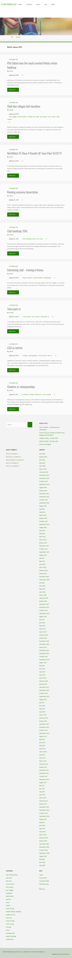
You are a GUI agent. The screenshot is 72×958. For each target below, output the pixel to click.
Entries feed (43, 878)
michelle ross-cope (33, 117)
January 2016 (43, 684)
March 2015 (42, 715)
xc (48, 316)
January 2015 (43, 721)
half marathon (22, 117)
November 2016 (44, 653)
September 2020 (44, 580)
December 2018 (44, 641)
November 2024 (44, 478)
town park (44, 316)
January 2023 (43, 518)
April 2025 (42, 466)
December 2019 (44, 604)
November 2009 (44, 847)
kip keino (29, 278)
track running (10, 921)
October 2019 (43, 610)
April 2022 (42, 536)
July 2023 (42, 509)
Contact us (15, 454)
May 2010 (42, 828)
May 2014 (42, 745)
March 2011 (42, 798)
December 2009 (44, 844)
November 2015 (44, 690)
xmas (41, 239)
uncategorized (13, 59)
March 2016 (42, 678)
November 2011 (44, 773)
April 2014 (42, 748)
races (7, 902)
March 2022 (42, 540)
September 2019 (44, 613)
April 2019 (42, 629)
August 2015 (43, 699)
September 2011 (44, 779)
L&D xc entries (14, 347)
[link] (17, 13)
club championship (11, 875)
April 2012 (42, 758)
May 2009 (42, 865)
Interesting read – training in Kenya (25, 270)
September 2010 (44, 816)
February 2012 (43, 764)
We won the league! (45, 444)
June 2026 (42, 454)
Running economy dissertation (22, 192)
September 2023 (44, 503)
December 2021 (44, 546)
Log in (41, 875)
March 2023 (42, 515)
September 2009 (44, 853)
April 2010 (42, 831)
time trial (9, 918)
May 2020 (42, 589)
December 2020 (44, 576)
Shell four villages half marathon (23, 106)
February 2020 (43, 598)
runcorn (37, 316)
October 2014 (43, 730)
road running (10, 908)
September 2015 (44, 696)
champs (24, 355)
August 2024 (43, 487)
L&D (48, 355)
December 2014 (44, 724)
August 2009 (43, 856)
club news (9, 878)
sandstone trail (10, 915)
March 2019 (42, 632)
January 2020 (43, 601)
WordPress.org (43, 884)
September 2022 (44, 524)
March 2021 (42, 567)
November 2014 (44, 727)
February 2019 (43, 635)
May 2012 (42, 755)
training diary (47, 278)
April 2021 (42, 564)
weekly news (9, 939)
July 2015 (42, 702)
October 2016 (43, 656)
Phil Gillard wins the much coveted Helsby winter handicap (32, 65)
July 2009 (42, 859)
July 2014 (42, 739)
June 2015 (42, 706)
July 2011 (42, 785)
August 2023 (43, 506)
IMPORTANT (10, 896)
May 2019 (42, 626)
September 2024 (44, 484)
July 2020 (42, 583)
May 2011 (42, 792)
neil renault (43, 117)
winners (9, 119)
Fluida (60, 954)
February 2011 (43, 801)
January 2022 (43, 543)
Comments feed (44, 881)
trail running (10, 924)
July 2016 (42, 666)
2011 (12, 37)
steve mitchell (37, 278)
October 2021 (43, 549)
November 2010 (44, 810)
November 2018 (44, 644)
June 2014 (42, 742)
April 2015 (42, 712)
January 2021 (43, 573)
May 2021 (42, 561)
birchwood (25, 394)
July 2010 (42, 822)
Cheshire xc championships (21, 386)
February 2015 (43, 718)
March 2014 (42, 752)
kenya (24, 278)
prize (33, 239)
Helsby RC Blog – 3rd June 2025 (48, 438)
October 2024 (43, 481)
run (37, 239)
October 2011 (43, 776)
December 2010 (44, 807)
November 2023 (44, 497)
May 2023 (42, 512)
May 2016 (42, 672)
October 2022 (43, 521)
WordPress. (66, 954)
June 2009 (42, 862)
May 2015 (42, 709)
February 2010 (43, 838)
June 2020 (42, 586)
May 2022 (42, 533)
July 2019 (42, 619)
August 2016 (43, 662)
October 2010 (43, 813)
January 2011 (43, 804)
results (8, 905)
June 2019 (42, 623)
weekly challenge (11, 936)
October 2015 (43, 693)
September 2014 (44, 733)
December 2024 (44, 475)
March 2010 (42, 835)
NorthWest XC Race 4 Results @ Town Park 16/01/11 (34, 153)
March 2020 (42, 595)
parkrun (8, 899)
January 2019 (43, 638)
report (54, 117)
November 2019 (44, 607)
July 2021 (42, 558)
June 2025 (42, 460)
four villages (13, 117)
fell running (9, 887)
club (23, 239)
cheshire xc (38, 394)
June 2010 (42, 825)
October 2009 (43, 850)
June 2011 (42, 788)
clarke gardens (32, 355)
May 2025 (42, 463)
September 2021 (44, 552)
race (49, 117)
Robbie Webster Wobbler (13, 911)
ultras (7, 930)
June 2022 (42, 530)
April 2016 (42, 675)
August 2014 (43, 736)
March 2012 (42, 761)
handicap (28, 239)
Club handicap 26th (17, 231)
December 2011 (44, 770)
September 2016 (44, 659)
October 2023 (43, 500)
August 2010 (43, 819)
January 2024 (43, 490)
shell (58, 117)
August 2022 (43, 527)
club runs (9, 881)
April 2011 (42, 795)
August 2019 (43, 616)
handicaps (9, 893)
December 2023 (44, 493)
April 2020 (42, 592)
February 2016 (43, 681)
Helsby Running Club (8, 4)
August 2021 (43, 555)
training (8, 927)
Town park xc (14, 309)
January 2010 (43, 841)
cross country (26, 316)
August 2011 (43, 782)
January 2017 (43, 647)
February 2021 (43, 570)
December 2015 (44, 687)
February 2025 (43, 472)
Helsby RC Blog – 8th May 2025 (48, 441)
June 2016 (42, 669)
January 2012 (43, 767)
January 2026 (43, 457)
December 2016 (44, 650)
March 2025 (42, 469)
